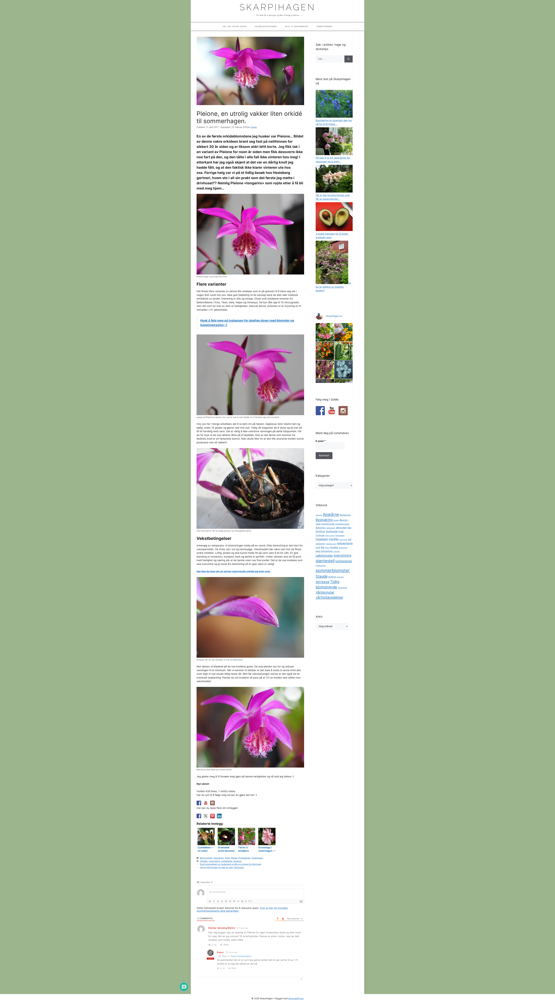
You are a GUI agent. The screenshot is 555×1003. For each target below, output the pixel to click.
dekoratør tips (344, 527)
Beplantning (345, 515)
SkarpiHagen (277, 7)
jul (349, 539)
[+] (250, 901)
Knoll (227, 858)
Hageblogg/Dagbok (266, 26)
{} (246, 901)
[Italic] (214, 901)
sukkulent (340, 577)
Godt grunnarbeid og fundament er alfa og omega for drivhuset (230, 864)
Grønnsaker (340, 536)
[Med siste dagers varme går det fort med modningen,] (343, 351)
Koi (322, 547)
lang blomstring (324, 551)
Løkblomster (324, 555)
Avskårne (331, 514)
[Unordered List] (230, 901)
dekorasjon (330, 528)
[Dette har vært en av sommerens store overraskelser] (325, 351)
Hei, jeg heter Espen (235, 26)
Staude (322, 576)
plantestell (325, 560)
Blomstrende (206, 858)
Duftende (332, 531)
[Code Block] (238, 901)
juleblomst (320, 543)
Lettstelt (336, 551)
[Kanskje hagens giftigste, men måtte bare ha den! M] (325, 369)
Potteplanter (244, 858)
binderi (336, 520)
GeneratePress (296, 998)
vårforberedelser (329, 597)
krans (327, 548)
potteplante (226, 861)
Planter (234, 858)
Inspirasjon (218, 858)
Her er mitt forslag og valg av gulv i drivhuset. (222, 867)
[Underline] (218, 901)
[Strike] (222, 901)
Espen (220, 952)
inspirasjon (343, 540)
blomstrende (328, 524)
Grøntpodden (324, 26)
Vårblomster (325, 592)
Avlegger (319, 515)
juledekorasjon (331, 544)
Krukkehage (343, 548)
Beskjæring (324, 520)
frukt (341, 531)
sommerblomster (333, 570)
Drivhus (320, 531)
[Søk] (348, 59)
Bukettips (321, 527)
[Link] (242, 901)
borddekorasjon (342, 524)
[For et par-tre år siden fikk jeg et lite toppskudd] (343, 369)
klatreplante (345, 543)
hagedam (322, 539)
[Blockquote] (234, 901)
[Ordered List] (226, 901)
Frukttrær (320, 535)
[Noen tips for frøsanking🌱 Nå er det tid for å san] (343, 332)
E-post (321, 441)
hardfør (334, 539)
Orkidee (203, 861)
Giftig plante (330, 536)
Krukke (334, 547)
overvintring (214, 861)
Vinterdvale (342, 588)
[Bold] (210, 901)
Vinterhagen (257, 858)
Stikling (332, 576)
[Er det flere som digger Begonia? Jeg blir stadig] (325, 332)
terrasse (237, 861)
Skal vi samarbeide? (297, 26)
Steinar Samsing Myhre (221, 928)
